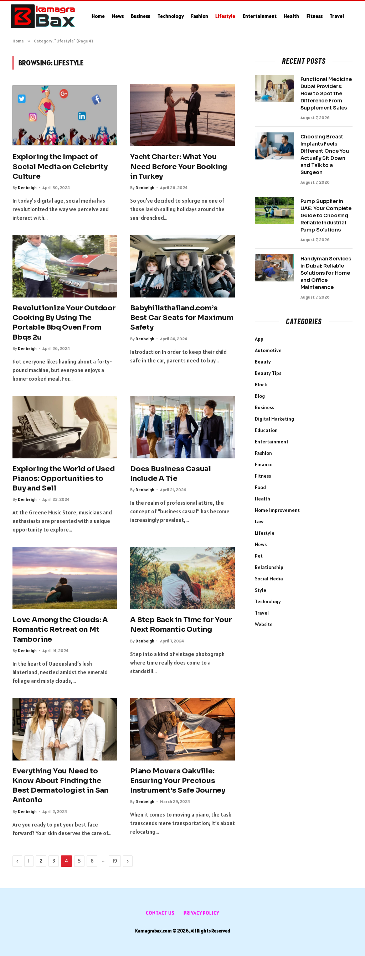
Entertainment (260, 16)
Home (98, 16)
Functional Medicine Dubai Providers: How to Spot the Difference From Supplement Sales (326, 93)
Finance (264, 464)
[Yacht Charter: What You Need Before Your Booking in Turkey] (182, 115)
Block (261, 384)
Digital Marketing (274, 419)
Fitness (315, 16)
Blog (260, 396)
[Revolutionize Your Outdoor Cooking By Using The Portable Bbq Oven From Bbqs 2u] (64, 266)
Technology (171, 16)
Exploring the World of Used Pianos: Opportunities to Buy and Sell (63, 478)
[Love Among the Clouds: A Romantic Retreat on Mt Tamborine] (64, 578)
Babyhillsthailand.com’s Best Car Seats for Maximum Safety (181, 318)
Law (259, 521)
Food (260, 487)
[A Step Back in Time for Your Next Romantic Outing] (182, 578)
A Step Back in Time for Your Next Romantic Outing (181, 624)
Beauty (263, 361)
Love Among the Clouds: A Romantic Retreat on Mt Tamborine (60, 629)
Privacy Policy (201, 913)
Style (260, 590)
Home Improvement (277, 510)
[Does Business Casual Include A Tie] (182, 427)
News (118, 16)
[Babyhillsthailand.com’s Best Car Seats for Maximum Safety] (182, 266)
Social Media (269, 578)
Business (140, 16)
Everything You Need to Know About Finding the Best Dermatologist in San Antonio (60, 786)
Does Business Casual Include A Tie (170, 473)
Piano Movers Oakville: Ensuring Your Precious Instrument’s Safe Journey (177, 781)
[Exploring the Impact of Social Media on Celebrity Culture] (64, 115)
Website (264, 624)
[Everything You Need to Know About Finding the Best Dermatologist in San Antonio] (64, 729)
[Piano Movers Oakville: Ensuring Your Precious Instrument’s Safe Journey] (182, 729)
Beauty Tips (268, 373)
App (259, 339)
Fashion (199, 16)
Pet (259, 556)
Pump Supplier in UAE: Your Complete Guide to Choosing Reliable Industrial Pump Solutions (325, 215)
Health (291, 16)
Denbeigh (27, 187)
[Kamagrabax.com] (43, 16)
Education (266, 430)
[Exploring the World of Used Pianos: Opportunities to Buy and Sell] (64, 427)
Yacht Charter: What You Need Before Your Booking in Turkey (178, 166)
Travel (337, 16)
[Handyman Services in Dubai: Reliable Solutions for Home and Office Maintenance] (274, 267)
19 (115, 861)
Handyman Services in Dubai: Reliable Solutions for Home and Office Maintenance (325, 272)
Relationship (269, 567)
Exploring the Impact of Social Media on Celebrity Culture (60, 166)
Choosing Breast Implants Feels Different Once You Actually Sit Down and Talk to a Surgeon (324, 154)
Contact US (160, 913)
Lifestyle (225, 16)
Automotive (268, 350)
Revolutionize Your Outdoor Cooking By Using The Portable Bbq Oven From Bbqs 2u (64, 323)
